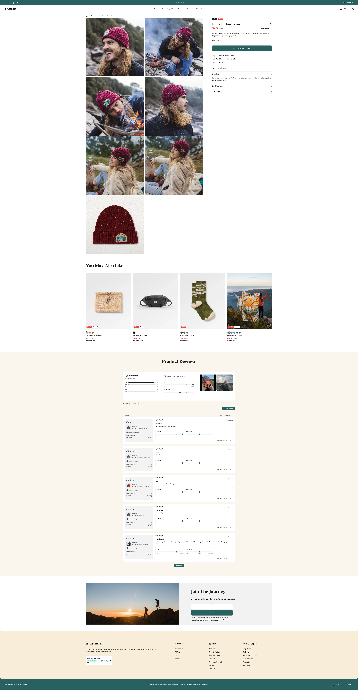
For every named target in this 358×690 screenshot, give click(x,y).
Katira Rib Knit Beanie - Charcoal (139, 428)
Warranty (246, 665)
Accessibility (175, 684)
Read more (238, 36)
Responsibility (214, 655)
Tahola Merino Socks (187, 335)
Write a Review (229, 409)
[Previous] (87, 302)
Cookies (169, 684)
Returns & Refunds (250, 655)
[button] (266, 29)
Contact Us (247, 662)
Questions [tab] (136, 404)
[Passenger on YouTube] (9, 3)
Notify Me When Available (242, 48)
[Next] (129, 302)
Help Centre (247, 649)
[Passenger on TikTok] (14, 3)
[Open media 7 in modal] (115, 225)
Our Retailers (248, 659)
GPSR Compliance (188, 684)
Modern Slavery (196, 684)
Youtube (178, 655)
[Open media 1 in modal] (115, 47)
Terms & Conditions (154, 684)
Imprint (181, 684)
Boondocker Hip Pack (140, 335)
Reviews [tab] (126, 404)
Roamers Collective (216, 662)
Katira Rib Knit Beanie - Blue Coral (140, 544)
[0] (349, 9)
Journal (212, 659)
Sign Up (211, 613)
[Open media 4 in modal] (174, 106)
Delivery (246, 652)
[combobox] (348, 2)
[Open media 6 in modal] (174, 165)
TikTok (177, 652)
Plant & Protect (214, 652)
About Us (212, 649)
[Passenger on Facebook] (18, 3)
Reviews (212, 665)
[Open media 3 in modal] (115, 106)
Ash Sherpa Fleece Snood (94, 335)
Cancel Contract (204, 684)
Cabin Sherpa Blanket (234, 335)
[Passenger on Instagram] (5, 3)
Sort (220, 415)
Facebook (178, 659)
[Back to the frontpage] (87, 16)
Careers (212, 669)
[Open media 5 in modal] (115, 165)
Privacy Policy (163, 684)
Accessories (95, 16)
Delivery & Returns (220, 68)
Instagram (179, 649)
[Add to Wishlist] (270, 24)
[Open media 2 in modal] (174, 47)
